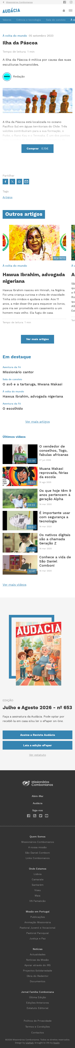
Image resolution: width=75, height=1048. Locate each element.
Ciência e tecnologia (28, 20)
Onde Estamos (37, 868)
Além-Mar (37, 796)
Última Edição (37, 997)
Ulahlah (29, 1043)
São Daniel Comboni (37, 852)
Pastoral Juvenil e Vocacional (37, 927)
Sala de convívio (55, 20)
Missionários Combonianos (37, 842)
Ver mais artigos (37, 422)
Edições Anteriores (37, 1002)
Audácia (37, 803)
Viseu (37, 890)
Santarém (37, 885)
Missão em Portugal (37, 911)
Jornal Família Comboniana (37, 992)
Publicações (37, 917)
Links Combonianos (38, 858)
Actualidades (37, 954)
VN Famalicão (37, 901)
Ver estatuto (37, 755)
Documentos (37, 981)
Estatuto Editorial (37, 1008)
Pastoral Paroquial (37, 933)
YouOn (56, 1043)
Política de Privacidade (37, 1020)
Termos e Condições (37, 1026)
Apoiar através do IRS (37, 965)
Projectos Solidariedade (37, 970)
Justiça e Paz (37, 938)
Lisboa (38, 874)
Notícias (37, 949)
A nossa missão (37, 847)
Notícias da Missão (37, 960)
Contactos (37, 1032)
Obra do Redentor (37, 976)
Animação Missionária (37, 922)
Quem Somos (37, 836)
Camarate (37, 879)
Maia (37, 895)
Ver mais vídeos (14, 585)
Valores (7, 20)
